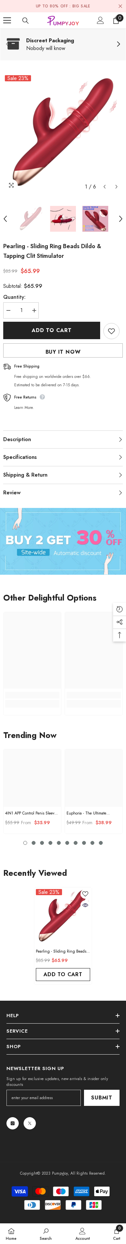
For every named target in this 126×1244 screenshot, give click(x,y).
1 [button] (25, 843)
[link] (63, 44)
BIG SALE (81, 6)
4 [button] (50, 843)
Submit (101, 1097)
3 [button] (42, 843)
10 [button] (101, 843)
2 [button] (34, 843)
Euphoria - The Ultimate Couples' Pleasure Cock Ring (91, 813)
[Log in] (100, 20)
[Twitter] (30, 1123)
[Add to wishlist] (111, 331)
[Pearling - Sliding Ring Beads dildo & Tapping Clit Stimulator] (63, 916)
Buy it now (63, 352)
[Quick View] (85, 905)
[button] (104, 186)
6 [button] (67, 843)
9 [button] (92, 843)
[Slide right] (118, 44)
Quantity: (14, 297)
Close (120, 6)
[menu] (7, 20)
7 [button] (76, 843)
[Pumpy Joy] (63, 541)
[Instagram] (12, 1123)
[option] (63, 133)
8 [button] (84, 843)
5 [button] (59, 843)
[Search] (25, 21)
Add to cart (52, 330)
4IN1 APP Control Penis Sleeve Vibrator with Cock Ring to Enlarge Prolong (30, 813)
